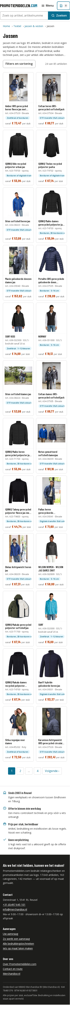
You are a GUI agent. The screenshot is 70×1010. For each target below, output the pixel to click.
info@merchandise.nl (15, 909)
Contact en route (13, 969)
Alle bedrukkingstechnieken (18, 943)
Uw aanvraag (10, 933)
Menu (50, 5)
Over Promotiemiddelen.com (19, 964)
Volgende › (52, 771)
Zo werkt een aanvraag (16, 938)
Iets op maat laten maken (18, 948)
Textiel (17, 26)
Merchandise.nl (11, 973)
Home (6, 26)
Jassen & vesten (34, 26)
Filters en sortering (19, 64)
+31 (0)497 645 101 (14, 904)
